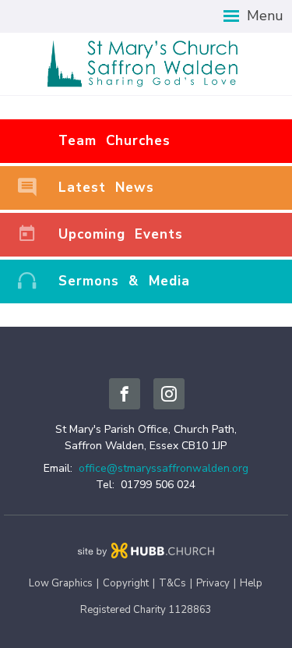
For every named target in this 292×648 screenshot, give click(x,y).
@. (163, 468)
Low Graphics (61, 583)
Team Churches (114, 141)
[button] (146, 16)
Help (251, 583)
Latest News (106, 188)
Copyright (126, 583)
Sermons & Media (124, 281)
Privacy (213, 583)
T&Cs (172, 583)
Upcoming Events (120, 234)
